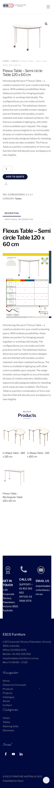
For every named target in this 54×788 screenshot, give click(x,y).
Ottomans (8, 730)
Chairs (6, 718)
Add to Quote (15, 176)
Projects (7, 693)
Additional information (19, 219)
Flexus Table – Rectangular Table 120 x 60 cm (12, 497)
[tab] (12, 213)
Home (6, 61)
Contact (7, 705)
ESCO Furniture (14, 634)
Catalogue (8, 697)
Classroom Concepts (14, 684)
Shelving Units (10, 726)
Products (8, 689)
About (6, 701)
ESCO (20, 781)
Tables (15, 61)
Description (12, 213)
